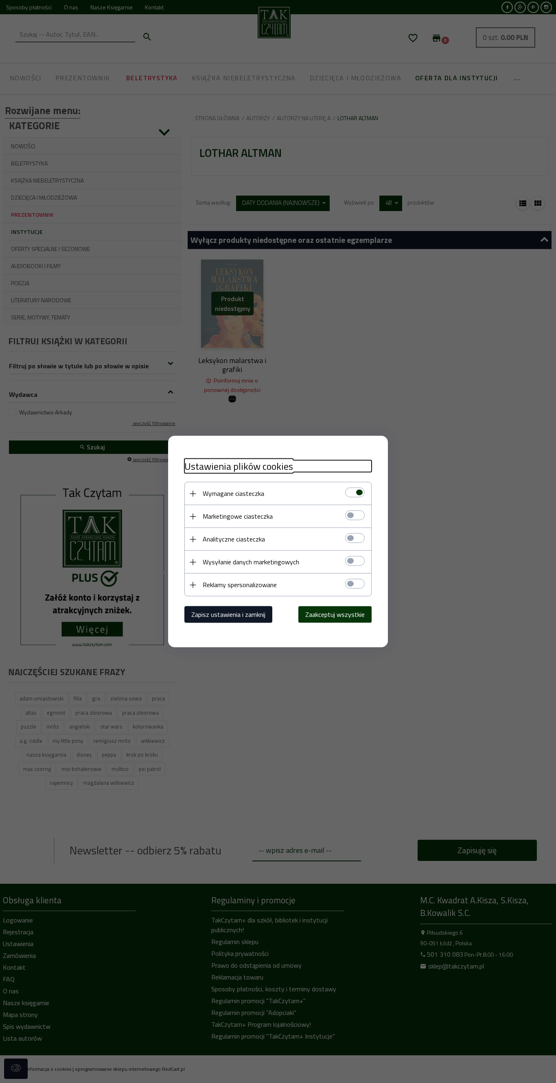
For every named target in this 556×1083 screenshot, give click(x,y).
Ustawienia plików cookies (238, 466)
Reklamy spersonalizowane (240, 585)
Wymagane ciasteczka (233, 493)
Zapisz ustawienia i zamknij (228, 614)
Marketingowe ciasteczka (238, 516)
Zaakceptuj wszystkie (335, 614)
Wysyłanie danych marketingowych (251, 562)
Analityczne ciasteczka (234, 539)
